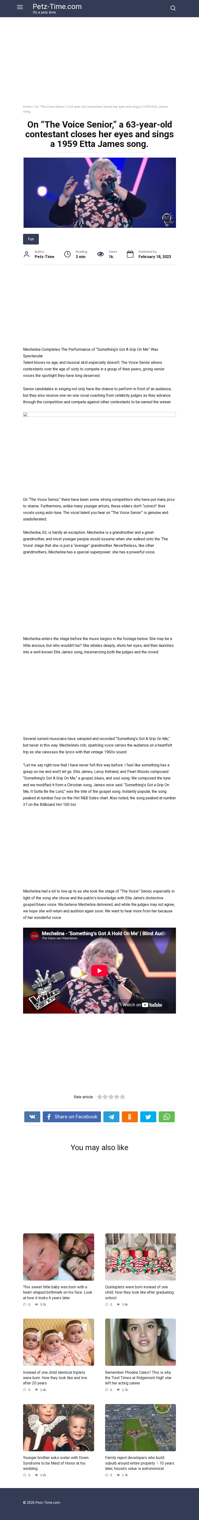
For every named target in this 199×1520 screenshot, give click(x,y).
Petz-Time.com (57, 6)
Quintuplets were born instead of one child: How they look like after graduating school (139, 1292)
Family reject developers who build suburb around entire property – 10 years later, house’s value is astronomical (139, 1463)
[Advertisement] (99, 64)
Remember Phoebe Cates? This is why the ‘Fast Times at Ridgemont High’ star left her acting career (138, 1377)
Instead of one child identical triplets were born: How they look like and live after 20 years (55, 1377)
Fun (31, 239)
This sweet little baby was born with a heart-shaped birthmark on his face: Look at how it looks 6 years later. (57, 1292)
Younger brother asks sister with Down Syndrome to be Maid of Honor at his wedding (56, 1463)
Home (27, 106)
